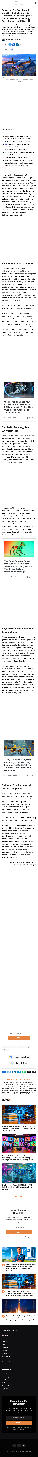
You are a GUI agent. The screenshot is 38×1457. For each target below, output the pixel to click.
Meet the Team (6, 1380)
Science (4, 1350)
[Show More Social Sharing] (20, 44)
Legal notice (5, 1389)
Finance (4, 1341)
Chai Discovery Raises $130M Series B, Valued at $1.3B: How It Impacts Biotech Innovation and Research (19, 1187)
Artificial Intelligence (9, 1047)
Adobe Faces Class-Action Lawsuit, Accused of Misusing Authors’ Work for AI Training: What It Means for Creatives (18, 1128)
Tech (3, 1338)
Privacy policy (6, 1386)
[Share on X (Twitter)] (10, 44)
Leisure (4, 1344)
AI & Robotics (6, 1356)
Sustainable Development (9, 1362)
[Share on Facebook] (13, 44)
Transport (5, 1347)
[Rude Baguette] (19, 3)
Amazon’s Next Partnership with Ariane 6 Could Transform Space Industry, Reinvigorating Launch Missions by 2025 (20, 1318)
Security (4, 1353)
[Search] (35, 3)
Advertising (5, 1377)
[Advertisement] (19, 105)
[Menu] (3, 3)
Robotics (5, 1050)
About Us (4, 1374)
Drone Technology (23, 1047)
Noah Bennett (9, 39)
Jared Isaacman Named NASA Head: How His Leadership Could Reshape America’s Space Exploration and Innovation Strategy (20, 1267)
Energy (4, 1359)
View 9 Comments (19, 1196)
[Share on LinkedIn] (17, 44)
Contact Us (5, 1383)
